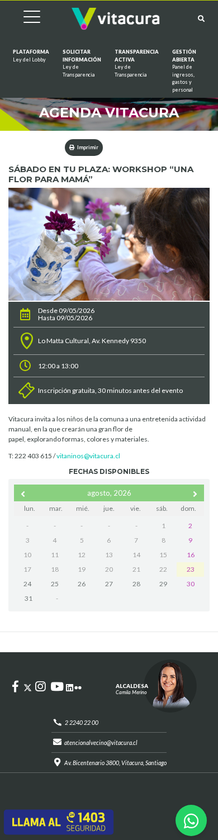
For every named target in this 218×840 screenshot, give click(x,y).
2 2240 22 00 (81, 722)
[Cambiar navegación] (23, 19)
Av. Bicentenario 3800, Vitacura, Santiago (115, 763)
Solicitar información (82, 63)
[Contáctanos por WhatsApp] (191, 820)
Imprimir (87, 147)
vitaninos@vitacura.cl (88, 456)
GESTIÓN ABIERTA (184, 71)
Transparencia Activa (137, 63)
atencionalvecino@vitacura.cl (101, 742)
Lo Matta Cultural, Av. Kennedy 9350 (92, 341)
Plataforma (31, 56)
